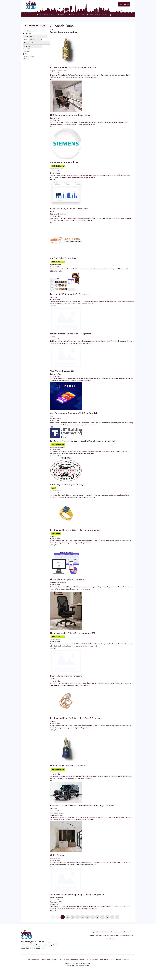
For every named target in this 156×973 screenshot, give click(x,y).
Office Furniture (55, 639)
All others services (55, 265)
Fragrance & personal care (58, 71)
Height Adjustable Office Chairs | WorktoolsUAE (72, 633)
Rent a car (53, 809)
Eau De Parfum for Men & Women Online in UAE (73, 67)
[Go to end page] (117, 917)
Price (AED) (27, 49)
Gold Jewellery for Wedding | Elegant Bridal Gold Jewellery (78, 894)
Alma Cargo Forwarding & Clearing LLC (68, 484)
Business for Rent (55, 374)
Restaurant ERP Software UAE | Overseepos (70, 294)
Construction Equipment (57, 447)
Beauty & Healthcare (56, 898)
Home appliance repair (57, 169)
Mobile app (53, 297)
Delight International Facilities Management (70, 333)
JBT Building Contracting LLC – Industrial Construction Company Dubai (83, 440)
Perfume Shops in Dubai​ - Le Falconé (67, 765)
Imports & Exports (55, 491)
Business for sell (55, 118)
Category (61, 32)
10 (107, 917)
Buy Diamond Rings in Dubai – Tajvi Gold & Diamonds (75, 529)
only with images (29, 56)
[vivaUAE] (64, 5)
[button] (53, 15)
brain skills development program (66, 675)
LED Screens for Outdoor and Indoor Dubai (70, 114)
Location (67, 32)
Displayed (76, 32)
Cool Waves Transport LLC (62, 370)
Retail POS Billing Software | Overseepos (69, 208)
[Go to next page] (112, 917)
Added (55, 32)
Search (26, 59)
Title (51, 32)
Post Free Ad (124, 4)
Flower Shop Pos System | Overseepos (68, 579)
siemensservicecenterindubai (64, 162)
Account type (27, 33)
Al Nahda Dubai (55, 73)
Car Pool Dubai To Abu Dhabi (64, 258)
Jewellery (53, 536)
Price (71, 32)
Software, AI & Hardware (58, 214)
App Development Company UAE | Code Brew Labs (74, 413)
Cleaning (53, 337)
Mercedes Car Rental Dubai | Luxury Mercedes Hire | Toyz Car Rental (82, 805)
